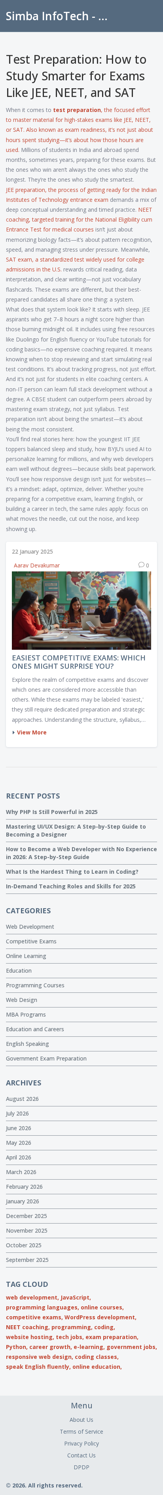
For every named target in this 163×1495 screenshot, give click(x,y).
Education (19, 970)
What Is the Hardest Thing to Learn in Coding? (72, 871)
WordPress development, (100, 1317)
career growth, (50, 1347)
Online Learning (26, 956)
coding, (104, 1327)
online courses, (102, 1307)
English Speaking (27, 1043)
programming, (72, 1327)
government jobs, (131, 1347)
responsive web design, (39, 1356)
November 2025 (26, 1230)
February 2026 (24, 1186)
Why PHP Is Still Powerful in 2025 (52, 812)
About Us (81, 1419)
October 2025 (24, 1245)
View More (32, 732)
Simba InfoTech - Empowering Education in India (61, 15)
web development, (32, 1297)
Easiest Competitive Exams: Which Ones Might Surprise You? (79, 662)
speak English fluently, (38, 1366)
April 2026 (18, 1157)
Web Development (30, 926)
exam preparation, (111, 1337)
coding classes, (97, 1356)
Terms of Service (81, 1431)
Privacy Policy (81, 1443)
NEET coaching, (28, 1327)
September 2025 (27, 1260)
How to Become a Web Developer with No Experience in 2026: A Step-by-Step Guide (81, 853)
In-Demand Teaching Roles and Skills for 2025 (71, 886)
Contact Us (81, 1455)
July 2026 (17, 1113)
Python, (17, 1347)
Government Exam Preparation (46, 1058)
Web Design (21, 1000)
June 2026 (18, 1128)
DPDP (81, 1467)
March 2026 (21, 1172)
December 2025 (26, 1216)
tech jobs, (70, 1337)
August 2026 (22, 1098)
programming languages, (42, 1307)
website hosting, (30, 1337)
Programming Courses (35, 985)
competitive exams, (34, 1317)
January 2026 (22, 1201)
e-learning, (89, 1347)
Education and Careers (35, 1029)
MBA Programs (26, 1014)
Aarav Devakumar (37, 565)
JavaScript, (76, 1297)
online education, (97, 1366)
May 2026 (18, 1142)
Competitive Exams (31, 941)
